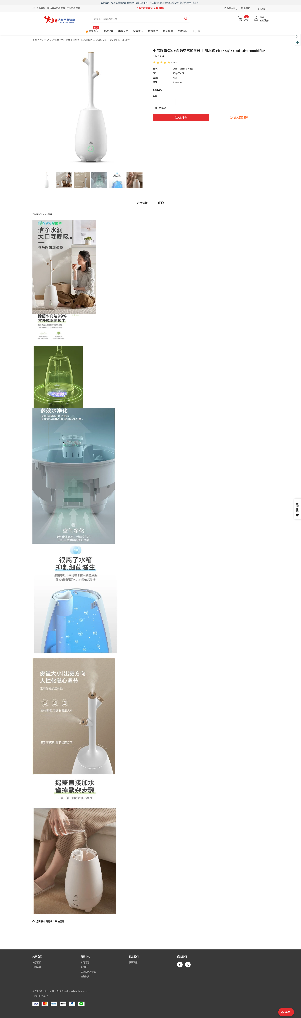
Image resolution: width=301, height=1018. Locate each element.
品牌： (156, 68)
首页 (34, 40)
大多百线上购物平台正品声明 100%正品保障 (58, 8)
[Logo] (59, 19)
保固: (155, 82)
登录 (262, 17)
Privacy (44, 996)
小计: (155, 108)
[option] (90, 107)
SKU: (155, 73)
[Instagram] (188, 964)
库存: (155, 78)
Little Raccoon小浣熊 (183, 68)
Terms (35, 996)
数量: (155, 96)
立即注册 (264, 20)
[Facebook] (180, 964)
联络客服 (59, 921)
